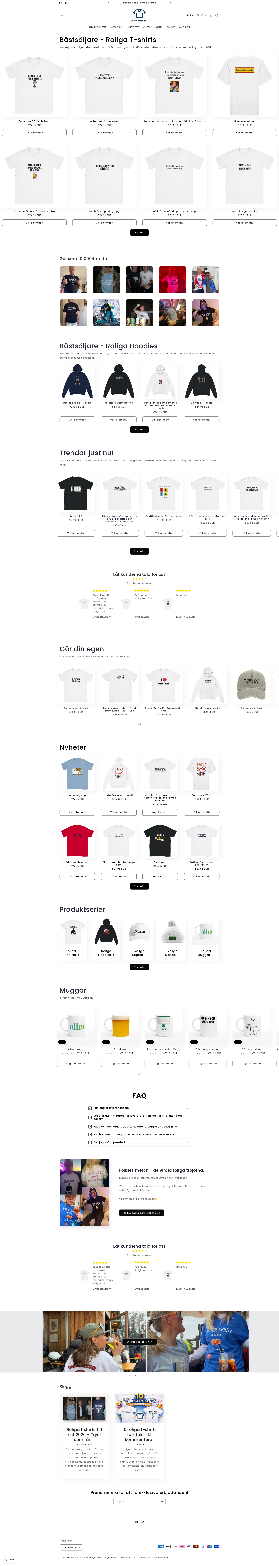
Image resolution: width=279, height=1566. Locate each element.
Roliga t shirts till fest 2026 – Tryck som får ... (84, 1434)
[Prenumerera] (162, 1501)
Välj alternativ (34, 132)
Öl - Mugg (120, 1049)
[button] (63, 15)
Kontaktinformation (159, 1557)
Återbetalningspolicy (91, 1557)
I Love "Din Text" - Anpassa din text (163, 709)
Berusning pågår (244, 121)
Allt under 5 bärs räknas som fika (34, 211)
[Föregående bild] (129, 1375)
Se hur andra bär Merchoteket (142, 1212)
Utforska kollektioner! (139, 1341)
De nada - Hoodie (201, 403)
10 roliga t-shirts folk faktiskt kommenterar (139, 1434)
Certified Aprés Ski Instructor (163, 516)
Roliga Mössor (171, 953)
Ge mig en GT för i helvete (34, 121)
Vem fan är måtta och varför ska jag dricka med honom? (252, 517)
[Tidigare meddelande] (108, 3)
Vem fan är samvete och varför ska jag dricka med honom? (160, 798)
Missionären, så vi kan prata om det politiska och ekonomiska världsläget (119, 519)
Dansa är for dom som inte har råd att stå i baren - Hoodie (160, 406)
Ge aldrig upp (77, 795)
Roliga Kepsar (138, 953)
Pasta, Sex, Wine (201, 795)
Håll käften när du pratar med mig (174, 211)
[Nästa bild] (142, 1375)
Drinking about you (77, 862)
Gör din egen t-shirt (244, 211)
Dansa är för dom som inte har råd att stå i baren (174, 121)
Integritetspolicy (110, 1557)
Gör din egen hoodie (207, 708)
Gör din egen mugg (208, 1049)
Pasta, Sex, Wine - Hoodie (118, 795)
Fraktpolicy (143, 1557)
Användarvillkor (128, 1557)
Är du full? (76, 516)
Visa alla (139, 232)
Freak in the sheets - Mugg (163, 1049)
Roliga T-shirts (73, 953)
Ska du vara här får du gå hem (119, 863)
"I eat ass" (160, 862)
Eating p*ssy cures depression (201, 863)
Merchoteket (73, 1557)
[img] (139, 579)
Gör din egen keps (251, 708)
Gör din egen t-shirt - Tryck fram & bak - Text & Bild (120, 709)
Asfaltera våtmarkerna (104, 121)
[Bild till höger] (146, 543)
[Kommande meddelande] (170, 3)
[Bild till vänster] (133, 543)
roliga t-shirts (84, 47)
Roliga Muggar (204, 953)
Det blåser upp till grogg (104, 211)
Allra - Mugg (75, 1049)
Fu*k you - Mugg (252, 1049)
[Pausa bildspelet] (149, 1375)
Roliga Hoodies (105, 953)
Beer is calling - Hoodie (77, 403)
